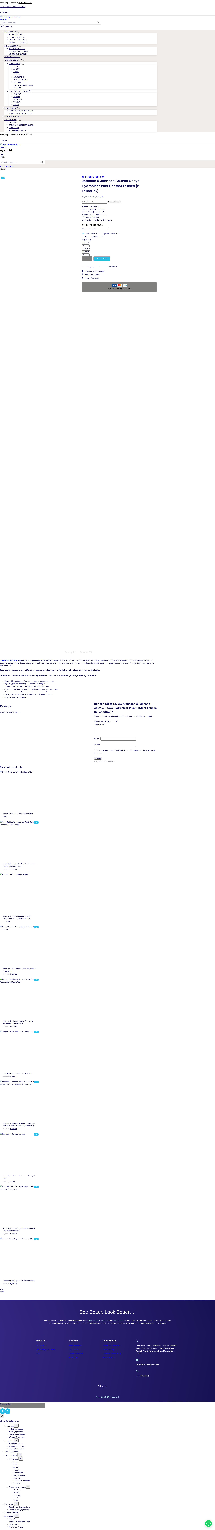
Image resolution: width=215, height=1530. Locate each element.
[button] (208, 1523)
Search (98, 23)
